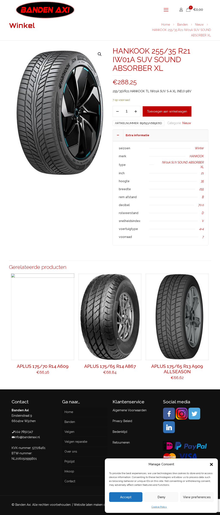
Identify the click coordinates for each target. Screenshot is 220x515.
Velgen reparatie (75, 441)
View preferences (197, 497)
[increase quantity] (135, 111)
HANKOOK (197, 156)
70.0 (201, 205)
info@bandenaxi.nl (27, 437)
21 (202, 173)
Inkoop (69, 471)
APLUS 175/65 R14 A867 (110, 366)
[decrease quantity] (117, 111)
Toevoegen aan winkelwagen (167, 111)
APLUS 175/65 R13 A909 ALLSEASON (177, 369)
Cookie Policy (159, 506)
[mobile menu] (166, 9)
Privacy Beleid (122, 421)
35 (202, 181)
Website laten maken (88, 504)
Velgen (69, 431)
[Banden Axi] (45, 9)
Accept (125, 497)
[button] (211, 464)
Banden (182, 24)
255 (201, 189)
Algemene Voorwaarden (130, 410)
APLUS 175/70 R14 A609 (43, 366)
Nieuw (199, 24)
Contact (69, 481)
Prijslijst (69, 461)
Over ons (70, 451)
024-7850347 (24, 431)
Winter (199, 148)
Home (165, 24)
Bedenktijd (120, 431)
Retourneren (121, 442)
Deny (161, 497)
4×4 (201, 229)
